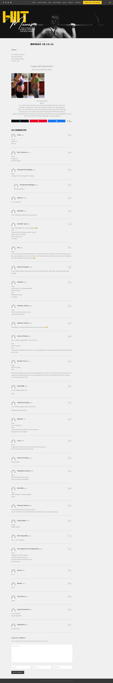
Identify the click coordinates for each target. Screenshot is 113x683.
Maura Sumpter (23, 267)
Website (57, 667)
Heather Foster (23, 306)
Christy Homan (23, 505)
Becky (19, 583)
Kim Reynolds (22, 536)
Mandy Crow (22, 361)
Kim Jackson (22, 152)
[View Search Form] (110, 2)
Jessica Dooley (23, 458)
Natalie (20, 419)
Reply (69, 135)
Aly (18, 247)
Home (34, 2)
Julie (19, 135)
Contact (78, 2)
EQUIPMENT (57, 2)
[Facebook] (3, 2)
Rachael (20, 211)
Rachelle (20, 488)
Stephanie (21, 624)
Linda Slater (21, 520)
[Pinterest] (8, 2)
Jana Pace (21, 596)
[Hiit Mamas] (18, 21)
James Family (22, 336)
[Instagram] (6, 2)
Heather (20, 282)
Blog (65, 2)
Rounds (39, 41)
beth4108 (20, 386)
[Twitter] (11, 2)
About (70, 2)
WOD (45, 41)
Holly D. (20, 198)
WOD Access (42, 2)
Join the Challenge (92, 2)
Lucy (19, 440)
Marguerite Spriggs (24, 169)
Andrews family (23, 402)
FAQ (49, 2)
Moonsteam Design (67, 680)
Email (35, 667)
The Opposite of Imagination (28, 549)
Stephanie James (23, 471)
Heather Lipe (22, 224)
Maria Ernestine (23, 609)
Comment (16, 646)
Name (14, 667)
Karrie (19, 570)
